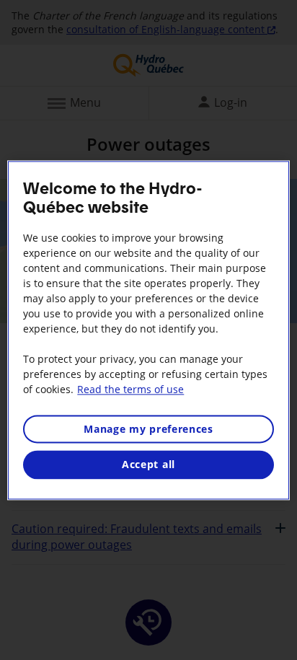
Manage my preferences (148, 429)
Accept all (148, 465)
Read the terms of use (130, 389)
